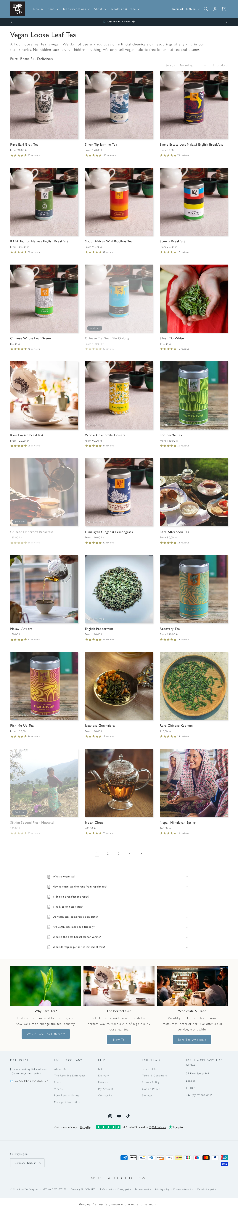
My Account (105, 1089)
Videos (58, 1089)
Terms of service (143, 1189)
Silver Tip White (172, 338)
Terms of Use (150, 1069)
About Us (60, 1069)
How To (119, 1039)
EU (131, 1178)
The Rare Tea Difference (70, 1075)
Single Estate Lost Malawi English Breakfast (191, 144)
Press (57, 1082)
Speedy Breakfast (172, 241)
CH (123, 1178)
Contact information (183, 1189)
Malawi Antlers (21, 629)
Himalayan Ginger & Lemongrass (109, 532)
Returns (103, 1082)
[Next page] (141, 853)
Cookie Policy (151, 1089)
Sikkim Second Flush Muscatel (32, 822)
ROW (141, 1178)
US (100, 1178)
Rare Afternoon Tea (174, 532)
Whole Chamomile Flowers (105, 435)
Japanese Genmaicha (100, 725)
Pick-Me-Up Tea (22, 725)
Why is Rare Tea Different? (46, 1034)
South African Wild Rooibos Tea (109, 241)
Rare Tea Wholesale (192, 1039)
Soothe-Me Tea (171, 435)
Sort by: (170, 65)
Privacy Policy (151, 1082)
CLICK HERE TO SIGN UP (31, 1080)
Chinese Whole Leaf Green (30, 338)
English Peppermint (99, 629)
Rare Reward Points (66, 1095)
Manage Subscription (67, 1102)
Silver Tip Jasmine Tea (101, 144)
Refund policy (107, 1189)
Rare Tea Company (28, 1189)
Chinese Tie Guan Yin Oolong (107, 338)
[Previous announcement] (11, 22)
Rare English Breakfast (26, 435)
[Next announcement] (227, 22)
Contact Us (105, 1095)
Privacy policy (124, 1189)
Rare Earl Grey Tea (24, 144)
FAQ (101, 1069)
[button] (53, 9)
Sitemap (147, 1095)
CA (108, 1178)
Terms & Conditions (155, 1075)
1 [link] (97, 853)
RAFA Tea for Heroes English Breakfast (39, 241)
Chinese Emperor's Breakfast (31, 532)
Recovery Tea (170, 629)
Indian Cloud (94, 822)
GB (93, 1178)
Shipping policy (162, 1189)
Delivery (103, 1075)
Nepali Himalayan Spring (178, 822)
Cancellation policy (206, 1189)
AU (115, 1178)
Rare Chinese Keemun (176, 725)
